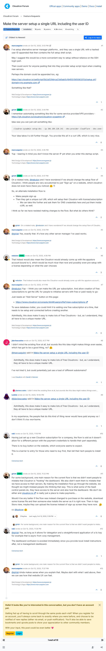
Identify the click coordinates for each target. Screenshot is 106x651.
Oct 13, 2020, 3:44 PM (40, 110)
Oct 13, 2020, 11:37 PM (40, 568)
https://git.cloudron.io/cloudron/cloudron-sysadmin (37, 116)
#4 (102, 176)
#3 (102, 150)
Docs (91, 6)
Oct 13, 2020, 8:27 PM (40, 341)
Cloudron (18, 377)
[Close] (100, 605)
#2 (102, 110)
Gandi (28, 377)
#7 (102, 285)
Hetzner (35, 377)
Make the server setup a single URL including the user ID (61, 352)
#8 (102, 341)
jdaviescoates (17, 341)
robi (13, 434)
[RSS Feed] (78, 29)
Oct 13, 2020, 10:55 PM (34, 395)
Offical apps (55, 6)
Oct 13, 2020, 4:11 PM (39, 285)
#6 (102, 256)
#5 (102, 230)
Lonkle (14, 395)
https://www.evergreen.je (42, 95)
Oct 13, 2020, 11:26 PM (32, 529)
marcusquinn (17, 46)
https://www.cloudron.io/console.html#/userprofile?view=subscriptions (50, 302)
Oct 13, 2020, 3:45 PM (40, 150)
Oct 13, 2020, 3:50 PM (40, 230)
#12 (101, 529)
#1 (102, 46)
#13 (101, 568)
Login (19, 633)
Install (99, 6)
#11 (102, 474)
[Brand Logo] (7, 6)
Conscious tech (17, 461)
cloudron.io (27, 493)
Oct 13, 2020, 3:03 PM (40, 46)
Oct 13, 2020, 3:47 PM (39, 176)
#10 (101, 434)
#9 (102, 395)
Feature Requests (12, 29)
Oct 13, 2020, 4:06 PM (42, 256)
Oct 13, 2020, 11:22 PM (40, 474)
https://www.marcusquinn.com (37, 97)
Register (10, 633)
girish (14, 110)
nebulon (15, 256)
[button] (3, 647)
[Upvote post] (97, 102)
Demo (84, 6)
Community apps (71, 6)
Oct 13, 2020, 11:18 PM (32, 434)
